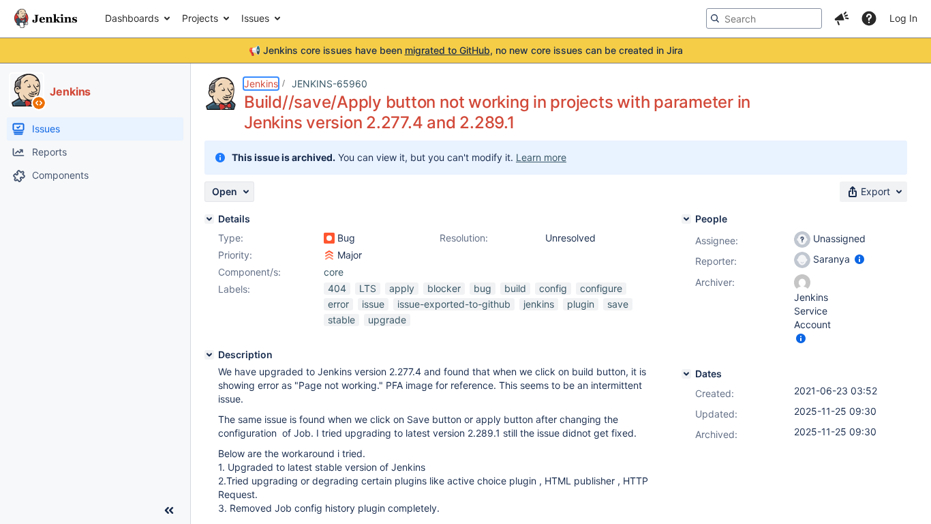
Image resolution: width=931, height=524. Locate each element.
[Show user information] (859, 259)
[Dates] (686, 374)
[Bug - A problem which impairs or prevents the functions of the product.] (329, 238)
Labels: (234, 289)
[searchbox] (764, 18)
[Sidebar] (169, 510)
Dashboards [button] (132, 18)
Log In (903, 18)
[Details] (209, 219)
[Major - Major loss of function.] (329, 255)
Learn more (541, 157)
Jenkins (261, 83)
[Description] (209, 355)
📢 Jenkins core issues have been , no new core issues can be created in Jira (466, 50)
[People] (686, 219)
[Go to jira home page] (46, 18)
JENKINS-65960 (329, 83)
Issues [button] (255, 18)
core (334, 272)
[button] (842, 18)
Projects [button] (200, 18)
